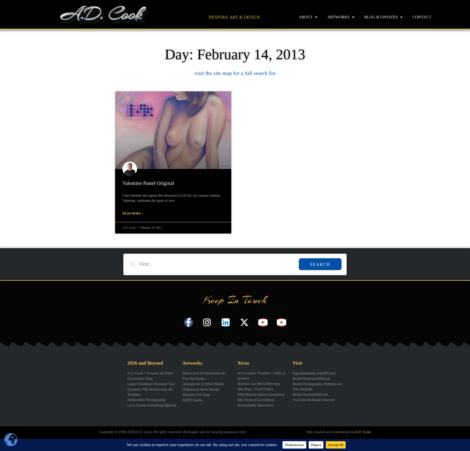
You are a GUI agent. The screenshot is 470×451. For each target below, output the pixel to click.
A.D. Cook (363, 432)
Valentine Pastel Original (148, 183)
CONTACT (421, 17)
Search (320, 264)
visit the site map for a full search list (235, 73)
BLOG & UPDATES (381, 17)
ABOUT (306, 17)
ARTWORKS (338, 17)
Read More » (132, 213)
